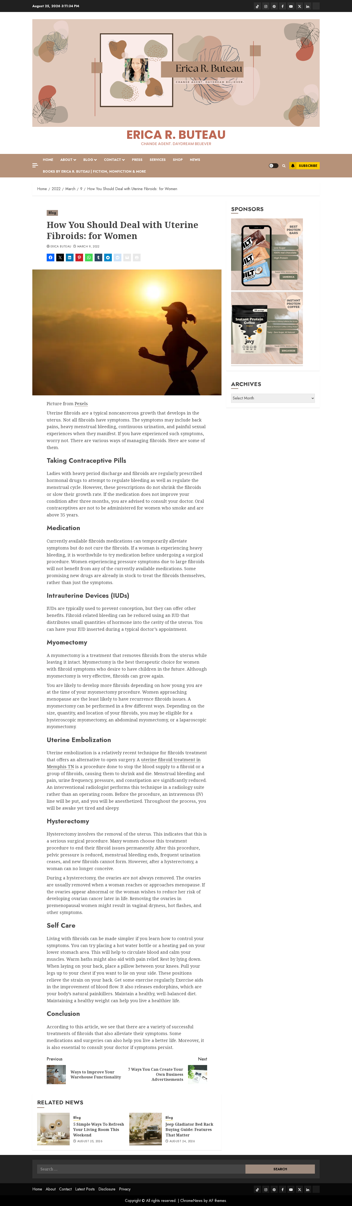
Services (158, 159)
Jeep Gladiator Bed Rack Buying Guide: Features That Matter (189, 1130)
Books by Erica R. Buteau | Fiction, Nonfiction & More (94, 171)
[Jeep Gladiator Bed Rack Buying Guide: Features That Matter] (145, 1129)
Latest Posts (85, 1189)
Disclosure (106, 1189)
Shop (178, 159)
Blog (88, 159)
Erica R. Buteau (176, 134)
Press (137, 159)
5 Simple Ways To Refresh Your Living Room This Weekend (98, 1130)
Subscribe (308, 165)
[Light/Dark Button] (273, 165)
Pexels (81, 403)
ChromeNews (191, 1200)
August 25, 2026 (89, 1141)
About (66, 159)
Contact (112, 159)
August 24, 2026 (182, 1141)
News (195, 159)
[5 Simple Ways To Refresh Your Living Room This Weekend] (53, 1129)
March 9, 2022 (88, 247)
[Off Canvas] (35, 165)
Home (48, 159)
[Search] (284, 165)
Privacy (125, 1189)
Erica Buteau (61, 247)
